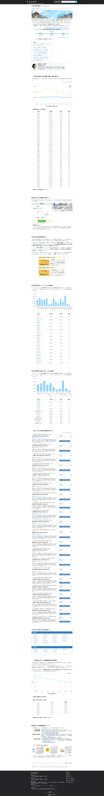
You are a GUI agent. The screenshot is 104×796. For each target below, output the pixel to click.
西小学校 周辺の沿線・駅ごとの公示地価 (40, 50)
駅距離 (38, 206)
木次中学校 (55, 651)
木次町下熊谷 (38, 355)
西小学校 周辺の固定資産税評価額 (48, 742)
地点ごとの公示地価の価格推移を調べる (41, 52)
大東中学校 (35, 651)
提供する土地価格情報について (39, 55)
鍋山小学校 (45, 634)
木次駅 (38, 457)
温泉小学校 (65, 640)
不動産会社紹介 (70, 782)
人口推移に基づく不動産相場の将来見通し (41, 57)
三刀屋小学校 (65, 634)
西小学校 (44, 638)
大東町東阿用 (38, 335)
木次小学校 (35, 642)
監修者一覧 (69, 776)
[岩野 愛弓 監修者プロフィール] (45, 65)
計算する (42, 221)
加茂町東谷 (38, 342)
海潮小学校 (55, 638)
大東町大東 (38, 315)
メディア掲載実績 (70, 778)
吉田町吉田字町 (38, 358)
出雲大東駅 (38, 401)
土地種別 (37, 217)
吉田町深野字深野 (38, 362)
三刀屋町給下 (38, 325)
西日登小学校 (45, 642)
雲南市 (38, 317)
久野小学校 (65, 636)
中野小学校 (35, 634)
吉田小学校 (45, 636)
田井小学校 (55, 636)
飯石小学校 (55, 634)
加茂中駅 (38, 404)
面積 (38, 211)
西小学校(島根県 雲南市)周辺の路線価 (51, 27)
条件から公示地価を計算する (38, 45)
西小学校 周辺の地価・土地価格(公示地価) (50, 733)
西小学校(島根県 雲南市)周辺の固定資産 (63, 27)
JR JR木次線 (38, 406)
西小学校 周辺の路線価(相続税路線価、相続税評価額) (52, 737)
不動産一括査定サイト (71, 780)
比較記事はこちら (42, 250)
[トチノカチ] (31, 2)
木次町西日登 (38, 352)
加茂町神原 (38, 322)
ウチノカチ (65, 755)
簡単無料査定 (58, 1)
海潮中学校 (65, 649)
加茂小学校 (35, 636)
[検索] (76, 2)
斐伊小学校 (55, 642)
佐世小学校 (35, 638)
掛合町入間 (38, 332)
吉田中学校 (55, 649)
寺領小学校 (55, 640)
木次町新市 (38, 348)
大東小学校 (35, 640)
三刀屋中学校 (35, 649)
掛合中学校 (45, 651)
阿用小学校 (65, 638)
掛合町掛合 (38, 345)
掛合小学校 (45, 640)
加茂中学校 (45, 649)
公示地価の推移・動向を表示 (65, 450)
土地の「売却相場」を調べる (38, 47)
